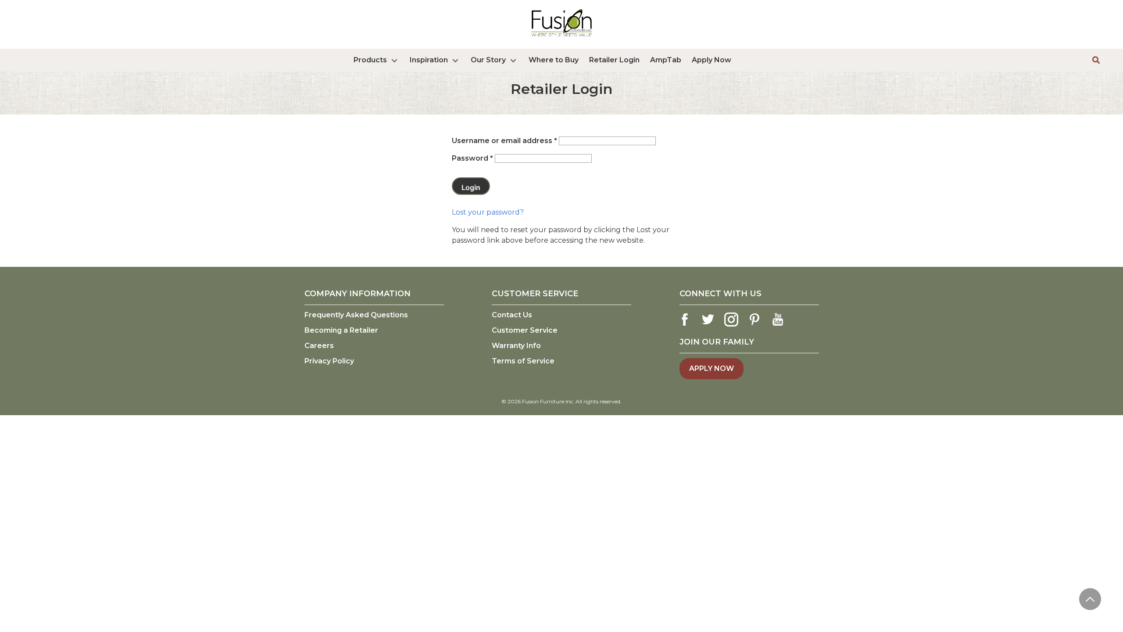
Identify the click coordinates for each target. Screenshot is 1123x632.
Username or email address (504, 140)
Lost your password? (488, 212)
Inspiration (429, 60)
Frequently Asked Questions (356, 315)
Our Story (488, 60)
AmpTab (665, 60)
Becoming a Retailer (341, 330)
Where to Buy (554, 60)
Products (370, 60)
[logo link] (562, 38)
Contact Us (512, 315)
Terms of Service (523, 361)
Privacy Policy (329, 361)
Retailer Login (614, 60)
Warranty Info (516, 345)
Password (472, 158)
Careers (319, 345)
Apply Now (711, 60)
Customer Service (525, 330)
